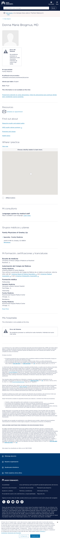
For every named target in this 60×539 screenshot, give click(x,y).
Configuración (24, 536)
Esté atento (9, 13)
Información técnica (42, 490)
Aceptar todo (35, 536)
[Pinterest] (17, 501)
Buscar (53, 8)
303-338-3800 (53, 441)
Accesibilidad (5, 484)
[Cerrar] (57, 522)
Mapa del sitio (41, 493)
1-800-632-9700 (34, 380)
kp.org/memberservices (18, 381)
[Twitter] (3, 501)
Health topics (6, 135)
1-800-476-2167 (23, 386)
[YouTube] (12, 501)
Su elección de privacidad (26, 487)
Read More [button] (5, 309)
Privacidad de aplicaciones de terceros (47, 484)
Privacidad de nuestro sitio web (10, 493)
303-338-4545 (16, 363)
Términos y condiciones (25, 490)
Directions (7, 242)
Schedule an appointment (15, 111)
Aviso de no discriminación (9, 487)
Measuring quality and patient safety (13, 123)
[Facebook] (8, 501)
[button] (30, 174)
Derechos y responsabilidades (27, 493)
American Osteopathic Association (26, 276)
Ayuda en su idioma (7, 490)
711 (34, 363)
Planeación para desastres (44, 487)
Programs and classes (9, 131)
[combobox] (26, 8)
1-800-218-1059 (26, 363)
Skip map (5, 146)
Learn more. (27, 215)
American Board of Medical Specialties (23, 274)
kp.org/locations (13, 372)
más (8, 14)
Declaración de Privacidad (14, 532)
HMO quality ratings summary (11, 127)
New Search (7, 18)
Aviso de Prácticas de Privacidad (28, 484)
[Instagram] (21, 501)
